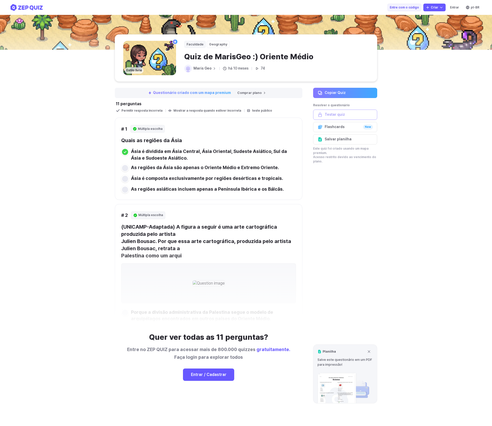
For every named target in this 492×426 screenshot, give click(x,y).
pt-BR (475, 7)
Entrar (454, 7)
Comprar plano (249, 93)
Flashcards (348, 127)
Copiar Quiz (335, 93)
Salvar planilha (338, 139)
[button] (345, 373)
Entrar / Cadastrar (209, 374)
